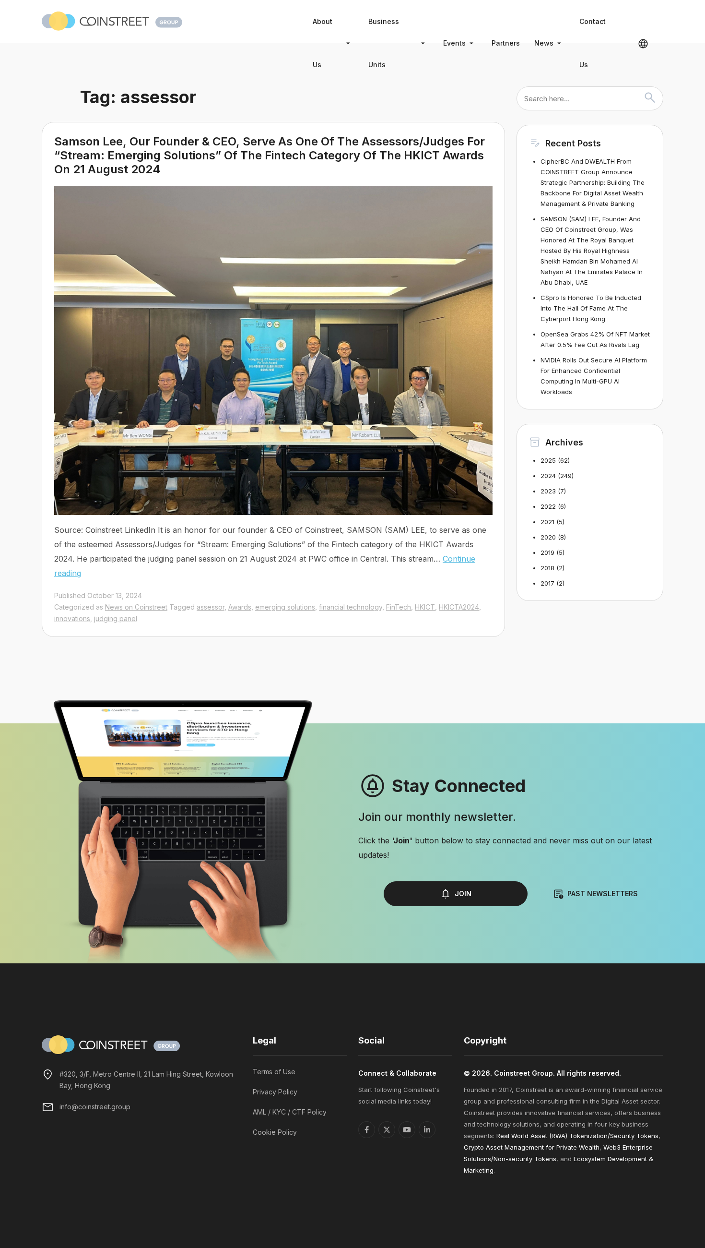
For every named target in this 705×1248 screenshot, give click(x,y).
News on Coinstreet (136, 607)
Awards (239, 607)
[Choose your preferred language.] (643, 43)
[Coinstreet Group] (112, 20)
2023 (548, 491)
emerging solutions (285, 607)
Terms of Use (274, 1072)
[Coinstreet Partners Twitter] (386, 1129)
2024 (548, 476)
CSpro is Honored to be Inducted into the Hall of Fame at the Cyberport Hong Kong (590, 308)
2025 (548, 460)
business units (383, 43)
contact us (592, 43)
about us (322, 43)
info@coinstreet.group (94, 1107)
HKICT (425, 607)
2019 (547, 552)
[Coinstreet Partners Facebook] (366, 1129)
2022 (548, 506)
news (543, 43)
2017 (547, 583)
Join (463, 893)
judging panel (115, 618)
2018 (547, 568)
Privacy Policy (275, 1092)
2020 (548, 537)
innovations (72, 618)
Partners (506, 43)
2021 (547, 522)
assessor (210, 607)
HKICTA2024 (459, 607)
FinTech (398, 607)
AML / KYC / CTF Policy (290, 1112)
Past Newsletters (602, 893)
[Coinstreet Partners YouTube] (407, 1129)
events (454, 43)
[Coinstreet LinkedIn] (427, 1129)
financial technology (350, 607)
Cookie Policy (275, 1132)
